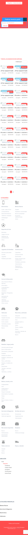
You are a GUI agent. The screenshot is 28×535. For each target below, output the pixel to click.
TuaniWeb (18, 528)
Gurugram (7, 469)
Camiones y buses (6, 324)
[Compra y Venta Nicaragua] (11, 14)
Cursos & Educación (7, 279)
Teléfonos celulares (6, 215)
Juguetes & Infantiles (7, 249)
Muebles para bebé (6, 258)
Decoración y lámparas (7, 351)
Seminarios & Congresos (4, 297)
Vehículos (4, 312)
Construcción (19, 249)
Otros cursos (4, 303)
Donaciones (18, 414)
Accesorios (4, 315)
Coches (3, 254)
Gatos (16, 325)
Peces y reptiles (19, 327)
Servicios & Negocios (7, 411)
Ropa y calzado (19, 446)
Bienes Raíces (19, 206)
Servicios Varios (5, 414)
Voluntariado (18, 418)
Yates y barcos (5, 446)
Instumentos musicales (7, 394)
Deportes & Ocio (6, 229)
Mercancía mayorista (7, 427)
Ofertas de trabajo (19, 432)
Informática (4, 285)
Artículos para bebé (6, 252)
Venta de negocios (6, 416)
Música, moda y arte (7, 381)
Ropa (2, 398)
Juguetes (3, 256)
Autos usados (4, 322)
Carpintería (17, 252)
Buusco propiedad (19, 213)
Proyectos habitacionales (18, 216)
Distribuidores (4, 432)
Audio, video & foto (6, 209)
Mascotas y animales (21, 312)
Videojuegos (4, 217)
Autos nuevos (4, 319)
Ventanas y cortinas (6, 371)
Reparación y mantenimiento (19, 266)
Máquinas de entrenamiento (5, 237)
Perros (16, 329)
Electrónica (4, 206)
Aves (16, 319)
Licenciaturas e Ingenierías (5, 288)
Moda (2, 396)
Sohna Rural (8, 473)
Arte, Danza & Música (6, 281)
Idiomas (3, 283)
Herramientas (18, 264)
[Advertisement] (14, 42)
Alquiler (17, 209)
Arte (2, 386)
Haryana (5, 463)
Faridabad (7, 465)
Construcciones (19, 254)
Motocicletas (4, 326)
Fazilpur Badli (8, 467)
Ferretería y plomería (20, 262)
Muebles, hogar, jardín (7, 344)
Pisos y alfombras (5, 361)
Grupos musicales (5, 392)
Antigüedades (4, 384)
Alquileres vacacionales (21, 211)
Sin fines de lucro (20, 411)
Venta (16, 219)
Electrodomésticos (6, 213)
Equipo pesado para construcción (20, 259)
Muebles (3, 353)
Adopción (17, 315)
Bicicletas (3, 232)
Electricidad (18, 256)
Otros (2, 219)
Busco (16, 269)
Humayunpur (8, 471)
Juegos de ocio (5, 234)
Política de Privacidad (14, 523)
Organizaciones (19, 416)
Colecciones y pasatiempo (5, 389)
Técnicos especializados (5, 300)
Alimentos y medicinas (20, 317)
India (2, 461)
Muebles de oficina (6, 355)
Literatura (3, 291)
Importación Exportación (4, 435)
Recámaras (4, 366)
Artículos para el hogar (7, 347)
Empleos (17, 427)
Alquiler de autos (5, 317)
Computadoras (5, 211)
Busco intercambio (6, 349)
